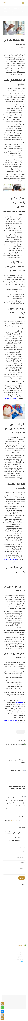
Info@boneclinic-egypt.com (21, 982)
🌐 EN (21, 961)
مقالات (17, 11)
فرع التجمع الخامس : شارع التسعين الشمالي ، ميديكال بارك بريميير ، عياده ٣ (13, 833)
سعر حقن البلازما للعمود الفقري (10, 560)
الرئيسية (22, 11)
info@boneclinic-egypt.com (15, 840)
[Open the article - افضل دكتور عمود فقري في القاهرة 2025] (15, 750)
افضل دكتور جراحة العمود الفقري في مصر (14, 721)
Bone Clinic (23, 47)
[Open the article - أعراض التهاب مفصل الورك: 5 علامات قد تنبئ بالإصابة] (15, 777)
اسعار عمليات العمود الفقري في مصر (11, 399)
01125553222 (18, 837)
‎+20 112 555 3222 (21, 978)
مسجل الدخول (14, 820)
